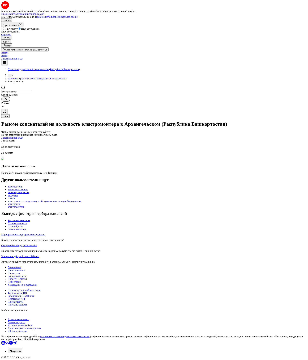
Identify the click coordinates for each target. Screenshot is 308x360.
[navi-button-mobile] (4, 62)
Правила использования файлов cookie (56, 16)
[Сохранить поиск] (4, 111)
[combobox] (16, 91)
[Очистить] (5, 99)
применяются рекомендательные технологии (65, 336)
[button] (4, 52)
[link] (6, 45)
